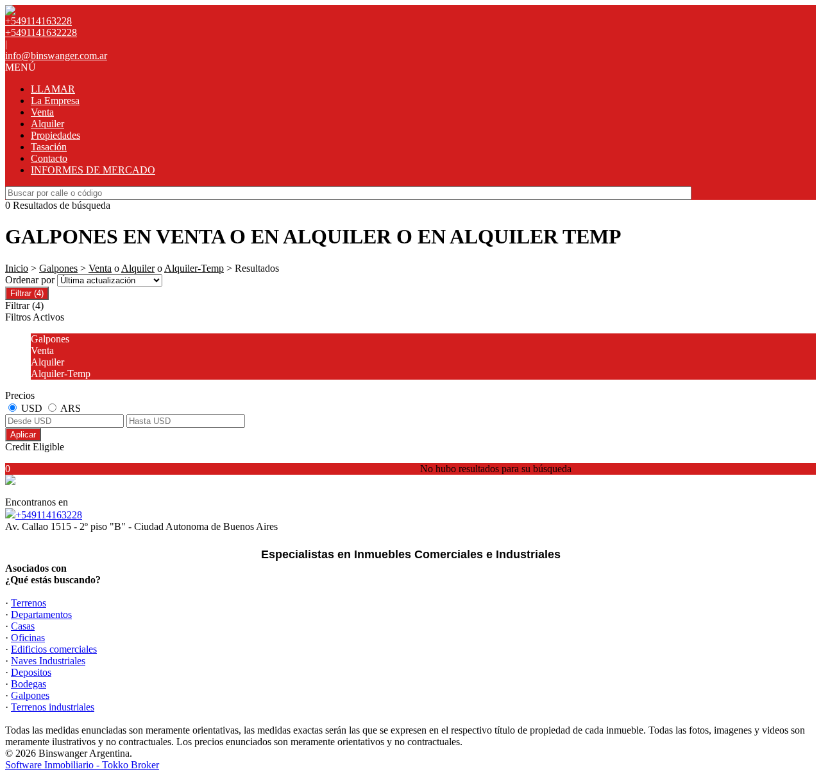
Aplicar (23, 434)
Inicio (16, 268)
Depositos (31, 672)
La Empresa (55, 100)
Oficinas (28, 637)
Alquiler (47, 123)
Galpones (58, 268)
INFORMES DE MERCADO (93, 169)
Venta (42, 112)
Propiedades (55, 135)
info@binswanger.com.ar (56, 55)
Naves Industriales (48, 660)
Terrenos (28, 602)
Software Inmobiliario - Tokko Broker (82, 764)
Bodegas (28, 683)
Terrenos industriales (52, 706)
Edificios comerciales (54, 649)
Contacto (49, 158)
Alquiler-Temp (194, 268)
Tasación (49, 146)
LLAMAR (53, 89)
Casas (23, 626)
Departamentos (41, 614)
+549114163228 (48, 514)
